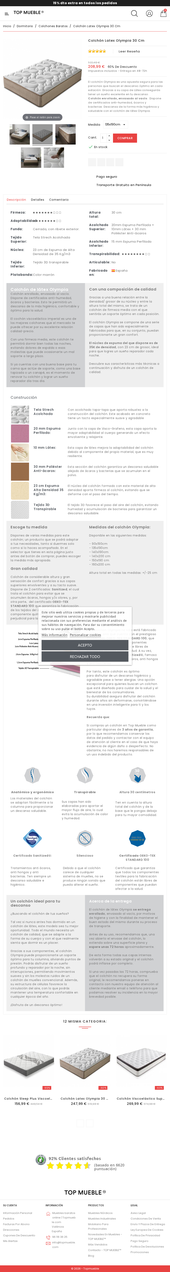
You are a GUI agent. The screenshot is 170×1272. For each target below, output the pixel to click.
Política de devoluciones (147, 1247)
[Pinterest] (119, 162)
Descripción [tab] (16, 200)
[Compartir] (92, 162)
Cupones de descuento (19, 1235)
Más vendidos (97, 1244)
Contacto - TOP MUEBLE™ (104, 1250)
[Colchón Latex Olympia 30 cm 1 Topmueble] (42, 135)
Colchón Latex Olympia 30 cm (86, 1099)
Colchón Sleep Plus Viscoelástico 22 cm (38, 1099)
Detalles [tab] (37, 200)
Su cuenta (10, 1205)
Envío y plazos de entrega (148, 1224)
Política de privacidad (145, 1235)
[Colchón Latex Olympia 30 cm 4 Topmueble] (54, 158)
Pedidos (8, 1219)
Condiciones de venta (146, 1219)
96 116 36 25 (59, 1237)
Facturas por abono (16, 1224)
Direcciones (11, 1230)
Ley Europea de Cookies (147, 1230)
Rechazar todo (85, 656)
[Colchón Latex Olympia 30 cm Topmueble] (20, 135)
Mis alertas (10, 1241)
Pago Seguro (139, 1241)
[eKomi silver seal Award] (40, 1159)
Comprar (125, 138)
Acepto (85, 645)
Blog (91, 1256)
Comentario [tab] (59, 200)
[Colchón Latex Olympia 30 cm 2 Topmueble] (65, 135)
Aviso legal (138, 1213)
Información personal (17, 1213)
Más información (55, 635)
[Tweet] (110, 162)
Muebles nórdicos (100, 1213)
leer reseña (129, 51)
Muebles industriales (102, 1219)
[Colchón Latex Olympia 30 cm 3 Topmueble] (31, 158)
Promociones (140, 1252)
